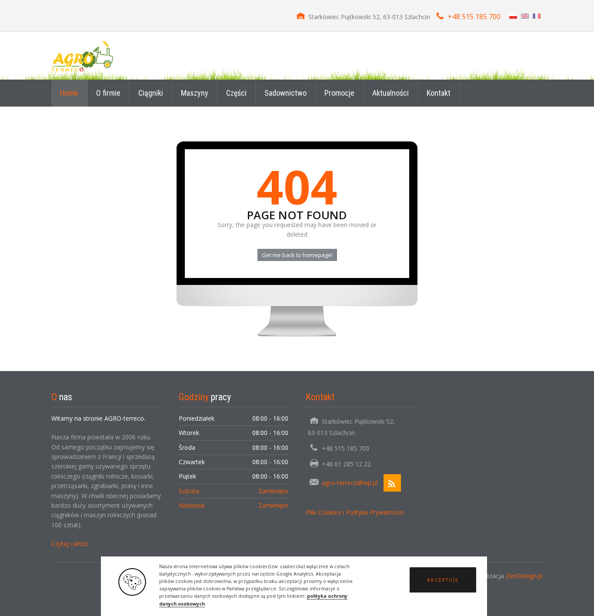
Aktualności (390, 92)
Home (69, 92)
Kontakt (439, 92)
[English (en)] (525, 15)
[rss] (392, 483)
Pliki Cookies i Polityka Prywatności (355, 512)
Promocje (339, 92)
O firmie (108, 92)
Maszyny (194, 92)
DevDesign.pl (524, 576)
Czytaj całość (70, 543)
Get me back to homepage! (297, 255)
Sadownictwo (285, 92)
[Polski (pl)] (513, 15)
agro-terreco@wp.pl (349, 483)
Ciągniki (150, 92)
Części (236, 92)
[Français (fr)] (537, 15)
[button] (443, 580)
